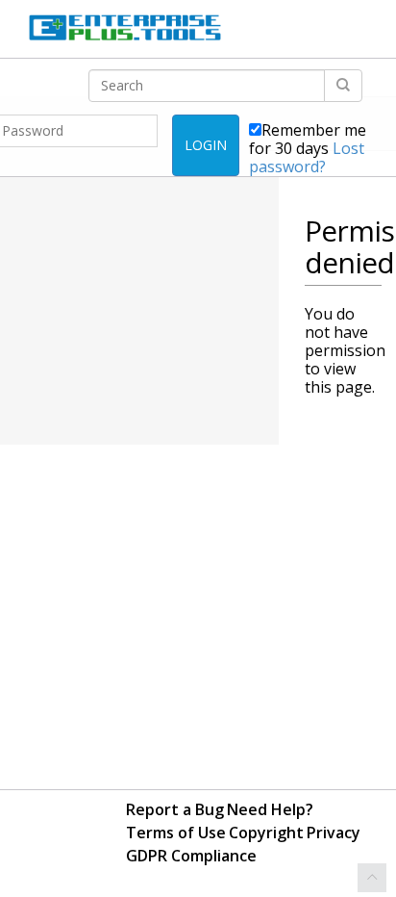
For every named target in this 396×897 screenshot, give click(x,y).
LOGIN (206, 145)
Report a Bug (175, 809)
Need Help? (270, 809)
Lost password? (306, 157)
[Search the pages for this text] (343, 85)
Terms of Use (176, 832)
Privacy (333, 832)
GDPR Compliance (191, 855)
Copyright (266, 832)
